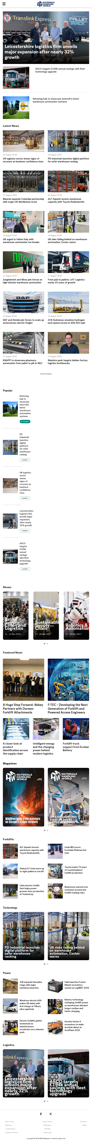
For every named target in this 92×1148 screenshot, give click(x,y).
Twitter (84, 1125)
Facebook (83, 1121)
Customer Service (11, 1132)
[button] (44, 643)
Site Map (47, 1129)
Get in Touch (9, 1121)
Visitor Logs (47, 1132)
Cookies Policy (10, 1129)
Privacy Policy (47, 1121)
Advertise (8, 1125)
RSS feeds (47, 1125)
